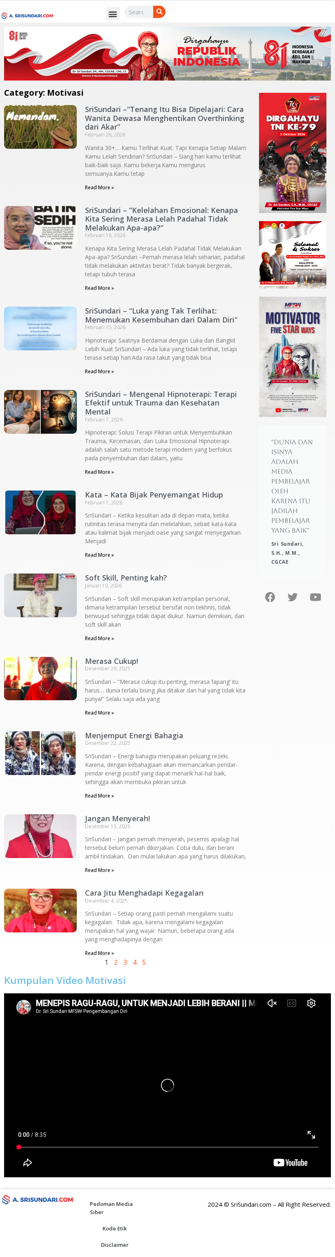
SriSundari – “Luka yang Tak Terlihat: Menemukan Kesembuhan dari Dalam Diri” (161, 315)
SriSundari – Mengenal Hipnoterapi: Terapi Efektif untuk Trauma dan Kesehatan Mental (161, 403)
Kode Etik (115, 1228)
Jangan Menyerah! (117, 818)
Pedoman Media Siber (111, 1208)
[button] (113, 13)
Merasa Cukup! (111, 661)
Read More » (99, 187)
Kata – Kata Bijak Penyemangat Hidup (154, 495)
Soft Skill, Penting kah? (126, 578)
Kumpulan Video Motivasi (65, 980)
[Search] (159, 12)
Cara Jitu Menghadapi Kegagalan (144, 893)
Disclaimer (115, 1244)
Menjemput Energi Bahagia (134, 735)
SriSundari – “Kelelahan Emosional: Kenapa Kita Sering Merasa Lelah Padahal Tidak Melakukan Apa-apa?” (161, 219)
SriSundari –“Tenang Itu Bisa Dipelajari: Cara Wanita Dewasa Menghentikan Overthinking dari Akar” (164, 118)
